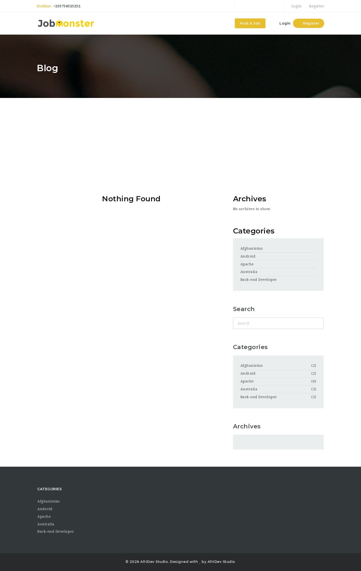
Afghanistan (251, 248)
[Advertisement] (180, 134)
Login (296, 6)
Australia (249, 272)
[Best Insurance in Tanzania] (66, 23)
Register (316, 6)
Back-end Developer (258, 280)
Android (248, 256)
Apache (247, 264)
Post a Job (250, 23)
